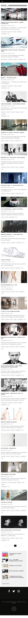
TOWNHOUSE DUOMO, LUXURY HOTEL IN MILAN (16, 577)
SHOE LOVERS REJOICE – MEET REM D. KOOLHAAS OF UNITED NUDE (12, 366)
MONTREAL (19, 31)
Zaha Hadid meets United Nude (11, 530)
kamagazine (4, 25)
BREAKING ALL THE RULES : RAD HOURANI (13, 157)
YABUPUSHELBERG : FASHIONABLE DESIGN (13, 104)
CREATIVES (11, 59)
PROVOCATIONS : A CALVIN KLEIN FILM (12, 185)
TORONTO (12, 346)
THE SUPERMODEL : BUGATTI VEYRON (12, 209)
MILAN (23, 482)
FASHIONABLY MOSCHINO (8, 474)
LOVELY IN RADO (6, 259)
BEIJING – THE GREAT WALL (9, 77)
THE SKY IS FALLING (6, 502)
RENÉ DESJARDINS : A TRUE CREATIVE (12, 234)
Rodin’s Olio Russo (15, 565)
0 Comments (3, 33)
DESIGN (10, 31)
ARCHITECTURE (4, 31)
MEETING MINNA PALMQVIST (9, 422)
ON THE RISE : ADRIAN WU (8, 448)
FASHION (14, 31)
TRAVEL (11, 140)
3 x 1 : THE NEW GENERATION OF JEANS (16, 560)
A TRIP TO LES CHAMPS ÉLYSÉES (10, 311)
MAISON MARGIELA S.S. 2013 (9, 284)
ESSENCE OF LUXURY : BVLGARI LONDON (12, 132)
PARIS (17, 167)
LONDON (7, 140)
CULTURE (3, 346)
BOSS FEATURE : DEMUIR (16, 571)
